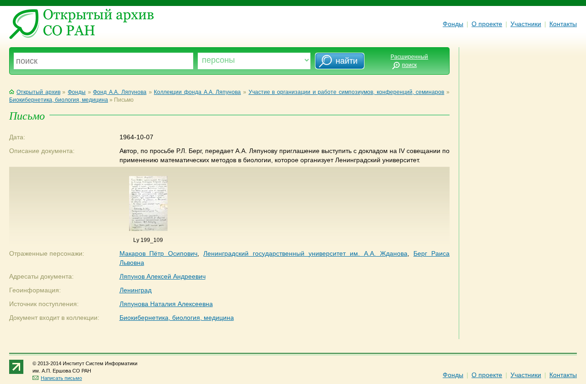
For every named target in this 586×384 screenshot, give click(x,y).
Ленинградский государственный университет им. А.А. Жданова (305, 253)
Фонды (453, 23)
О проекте (487, 23)
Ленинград (135, 290)
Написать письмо (61, 378)
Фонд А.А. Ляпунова (119, 92)
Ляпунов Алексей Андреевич (162, 276)
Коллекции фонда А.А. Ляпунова (197, 92)
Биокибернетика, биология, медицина (58, 100)
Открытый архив (38, 92)
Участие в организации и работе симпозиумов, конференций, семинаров (347, 92)
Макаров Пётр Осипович (158, 253)
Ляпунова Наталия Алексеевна (166, 303)
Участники (525, 23)
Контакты (563, 23)
